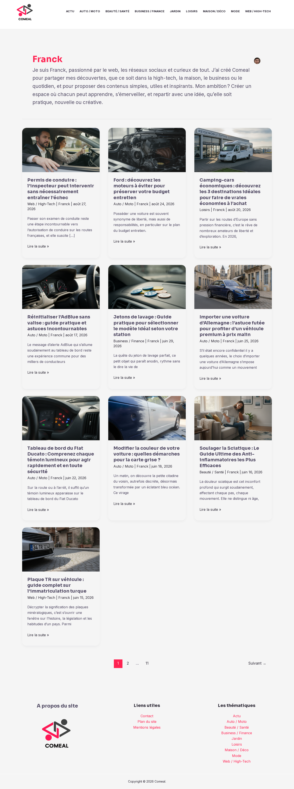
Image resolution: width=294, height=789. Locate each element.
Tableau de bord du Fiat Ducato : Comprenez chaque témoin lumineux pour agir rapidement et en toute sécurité (60, 459)
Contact (147, 716)
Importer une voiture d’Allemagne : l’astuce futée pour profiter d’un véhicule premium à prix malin (232, 325)
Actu (70, 11)
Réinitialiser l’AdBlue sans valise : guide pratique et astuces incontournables (58, 323)
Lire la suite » (38, 245)
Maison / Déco (214, 11)
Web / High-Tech (258, 11)
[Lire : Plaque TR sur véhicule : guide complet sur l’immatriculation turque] (61, 549)
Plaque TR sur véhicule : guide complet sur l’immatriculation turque (57, 585)
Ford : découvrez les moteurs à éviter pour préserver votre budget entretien (141, 188)
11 (147, 663)
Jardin (175, 11)
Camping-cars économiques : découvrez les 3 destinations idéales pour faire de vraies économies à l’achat (230, 191)
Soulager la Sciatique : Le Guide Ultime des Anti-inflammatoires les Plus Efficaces (229, 457)
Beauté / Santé (117, 11)
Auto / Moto (90, 11)
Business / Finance (149, 11)
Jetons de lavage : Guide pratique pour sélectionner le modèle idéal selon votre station (145, 325)
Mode (235, 11)
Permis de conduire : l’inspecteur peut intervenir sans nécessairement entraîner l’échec (60, 188)
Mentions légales (147, 727)
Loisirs (192, 11)
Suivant (257, 663)
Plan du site (147, 721)
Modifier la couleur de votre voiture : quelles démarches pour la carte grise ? (146, 454)
